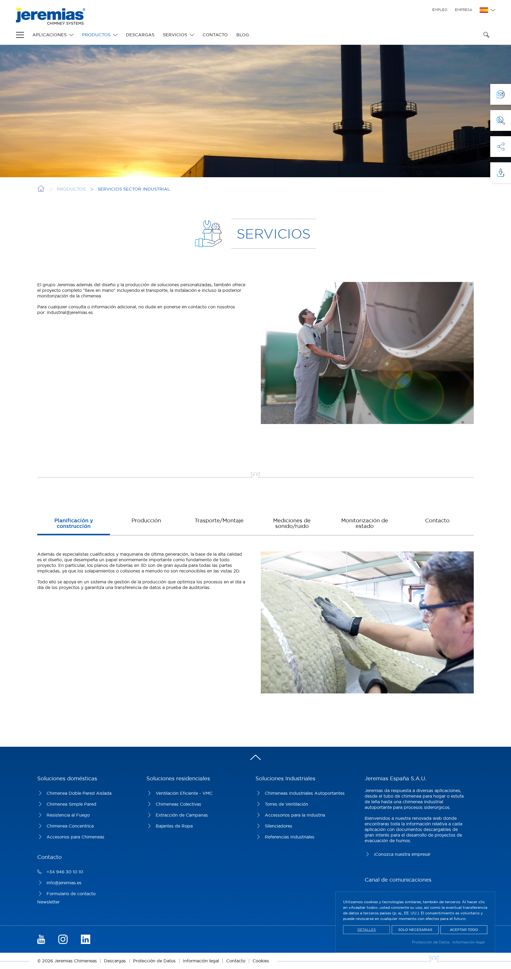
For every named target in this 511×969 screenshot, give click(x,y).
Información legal (468, 942)
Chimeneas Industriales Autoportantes (305, 793)
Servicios (175, 34)
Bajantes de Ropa (174, 826)
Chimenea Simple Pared (71, 804)
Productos (96, 34)
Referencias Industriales (289, 836)
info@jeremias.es (64, 882)
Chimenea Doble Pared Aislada (79, 793)
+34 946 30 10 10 (65, 871)
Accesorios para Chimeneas (75, 836)
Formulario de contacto (71, 893)
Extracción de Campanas (182, 815)
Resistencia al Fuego (68, 815)
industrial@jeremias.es (70, 312)
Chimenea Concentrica (70, 826)
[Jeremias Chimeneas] (50, 16)
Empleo (439, 9)
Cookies (261, 960)
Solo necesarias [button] (415, 929)
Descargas (140, 34)
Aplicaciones (49, 34)
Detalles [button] (366, 929)
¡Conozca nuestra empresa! (402, 854)
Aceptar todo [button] (464, 929)
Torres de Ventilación (286, 804)
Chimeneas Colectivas (178, 804)
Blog (242, 34)
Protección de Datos (431, 942)
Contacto (215, 34)
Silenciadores (278, 826)
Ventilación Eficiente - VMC (184, 793)
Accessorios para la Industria (295, 815)
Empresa (463, 9)
